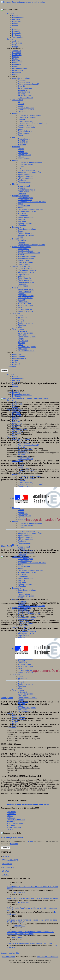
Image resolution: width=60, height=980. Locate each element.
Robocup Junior (7, 698)
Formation (16, 474)
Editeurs (15, 418)
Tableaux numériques (26, 578)
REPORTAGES (8, 867)
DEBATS (5, 856)
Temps (20, 598)
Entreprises (22, 549)
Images (20, 568)
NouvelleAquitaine (14, 827)
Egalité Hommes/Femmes (27, 698)
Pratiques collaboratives (27, 572)
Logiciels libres (23, 635)
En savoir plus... (20, 893)
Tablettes (21, 580)
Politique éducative (25, 594)
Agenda (15, 386)
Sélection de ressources (21, 608)
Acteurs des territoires (15, 824)
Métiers (15, 545)
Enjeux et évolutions (25, 482)
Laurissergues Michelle (23, 395)
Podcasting (22, 574)
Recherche (16, 396)
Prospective (16, 588)
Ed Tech (10, 829)
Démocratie (22, 696)
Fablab (20, 565)
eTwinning (22, 586)
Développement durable (27, 631)
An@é (30, 841)
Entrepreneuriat (24, 547)
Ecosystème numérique (27, 590)
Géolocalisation (24, 567)
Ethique (21, 700)
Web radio (22, 582)
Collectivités (11, 814)
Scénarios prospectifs (26, 596)
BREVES (5, 871)
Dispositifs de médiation (16, 820)
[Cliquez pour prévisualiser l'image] (25, 398)
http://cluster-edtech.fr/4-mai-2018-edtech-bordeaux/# (28, 804)
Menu (4, 370)
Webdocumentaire (25, 584)
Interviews (16, 380)
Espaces (21, 592)
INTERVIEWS (7, 864)
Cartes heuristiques (25, 559)
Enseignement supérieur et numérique (32, 484)
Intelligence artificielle (26, 633)
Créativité (21, 447)
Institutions (11, 818)
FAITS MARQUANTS (10, 860)
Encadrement (17, 422)
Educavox (14, 844)
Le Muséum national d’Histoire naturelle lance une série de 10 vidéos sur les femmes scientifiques (30, 933)
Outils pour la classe (25, 459)
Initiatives (21, 455)
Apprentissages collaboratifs (28, 445)
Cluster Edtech (6, 546)
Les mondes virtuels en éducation (30, 570)
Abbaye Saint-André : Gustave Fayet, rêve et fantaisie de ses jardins (32, 898)
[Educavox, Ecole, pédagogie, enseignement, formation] (23, 2)
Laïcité (20, 706)
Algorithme (22, 602)
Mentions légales (8, 957)
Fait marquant (12, 393)
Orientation (22, 555)
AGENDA (5, 875)
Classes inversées (25, 561)
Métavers (21, 637)
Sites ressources (24, 625)
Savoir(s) (10, 400)
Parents (15, 435)
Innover (9, 388)
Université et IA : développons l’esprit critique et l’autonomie (29, 943)
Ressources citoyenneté (27, 708)
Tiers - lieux (22, 710)
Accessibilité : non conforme (47, 957)
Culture (20, 467)
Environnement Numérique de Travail (32, 563)
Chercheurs (11, 812)
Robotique (11, 825)
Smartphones (23, 576)
